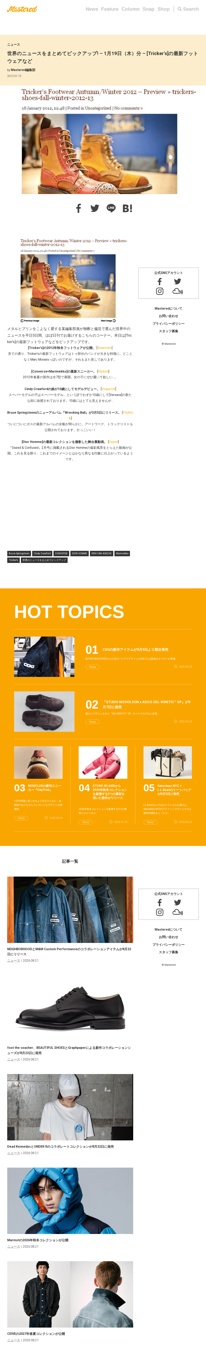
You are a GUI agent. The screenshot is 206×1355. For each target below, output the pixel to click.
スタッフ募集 (168, 331)
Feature (109, 9)
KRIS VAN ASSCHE (102, 553)
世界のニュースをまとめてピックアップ (44, 560)
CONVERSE (61, 553)
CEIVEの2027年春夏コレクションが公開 (36, 1334)
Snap (148, 9)
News (92, 9)
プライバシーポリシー (168, 324)
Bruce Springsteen (19, 553)
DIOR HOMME (79, 553)
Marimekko (122, 553)
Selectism (104, 348)
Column (131, 9)
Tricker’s (13, 560)
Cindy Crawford (42, 553)
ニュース (13, 44)
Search (191, 9)
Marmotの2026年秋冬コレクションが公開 (37, 1240)
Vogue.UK (108, 389)
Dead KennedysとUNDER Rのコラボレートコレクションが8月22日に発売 (60, 1146)
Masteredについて (168, 308)
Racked (103, 371)
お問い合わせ (168, 316)
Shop (164, 9)
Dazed (113, 442)
